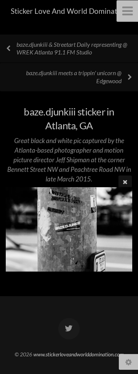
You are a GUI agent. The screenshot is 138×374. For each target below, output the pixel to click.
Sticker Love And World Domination (69, 11)
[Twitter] (69, 328)
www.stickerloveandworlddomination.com (78, 354)
